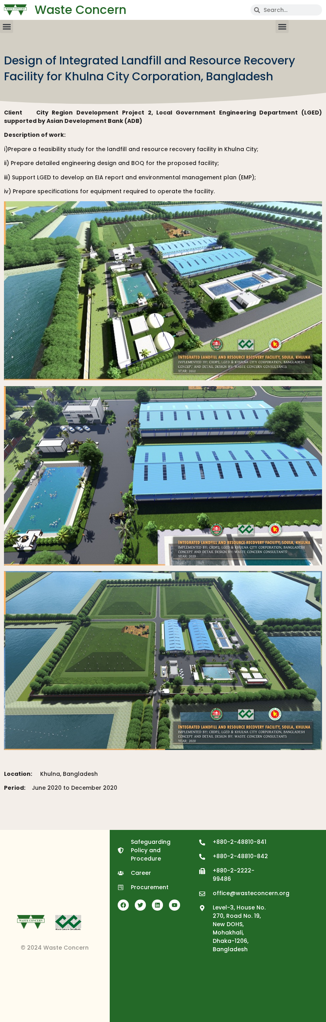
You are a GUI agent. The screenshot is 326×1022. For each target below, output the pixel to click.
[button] (6, 26)
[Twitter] (140, 905)
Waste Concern (80, 9)
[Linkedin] (157, 905)
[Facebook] (123, 905)
